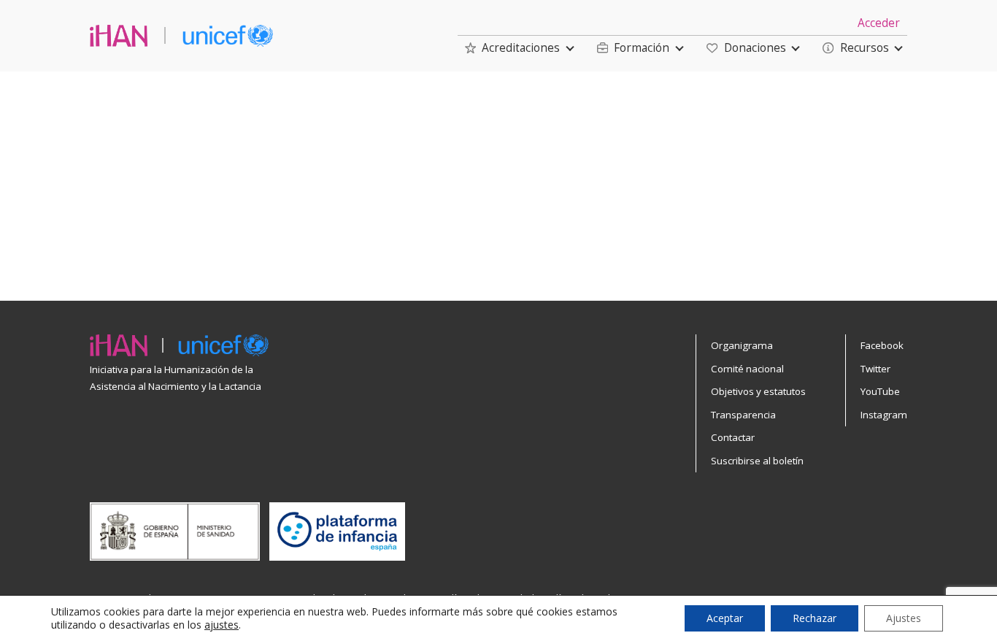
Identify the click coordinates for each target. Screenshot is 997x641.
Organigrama (742, 345)
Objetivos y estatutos (758, 391)
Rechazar (814, 618)
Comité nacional (747, 368)
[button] (512, 48)
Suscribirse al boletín (757, 460)
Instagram (884, 414)
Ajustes (903, 618)
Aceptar (725, 618)
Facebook (882, 345)
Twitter (875, 368)
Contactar (733, 437)
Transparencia (743, 414)
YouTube (880, 391)
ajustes (221, 625)
